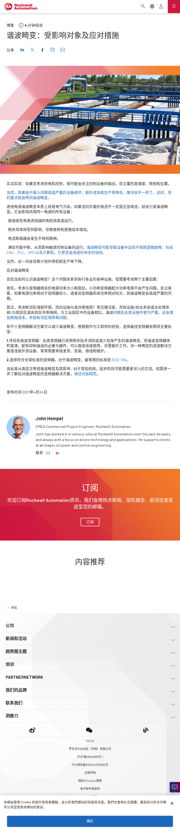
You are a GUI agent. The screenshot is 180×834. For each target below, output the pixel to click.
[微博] (33, 729)
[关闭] (172, 803)
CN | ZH (90, 741)
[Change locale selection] (152, 6)
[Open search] (143, 6)
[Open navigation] (174, 6)
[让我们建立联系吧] (175, 787)
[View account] (161, 6)
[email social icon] (48, 453)
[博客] (146, 729)
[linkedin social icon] (57, 453)
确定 (90, 821)
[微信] (89, 729)
